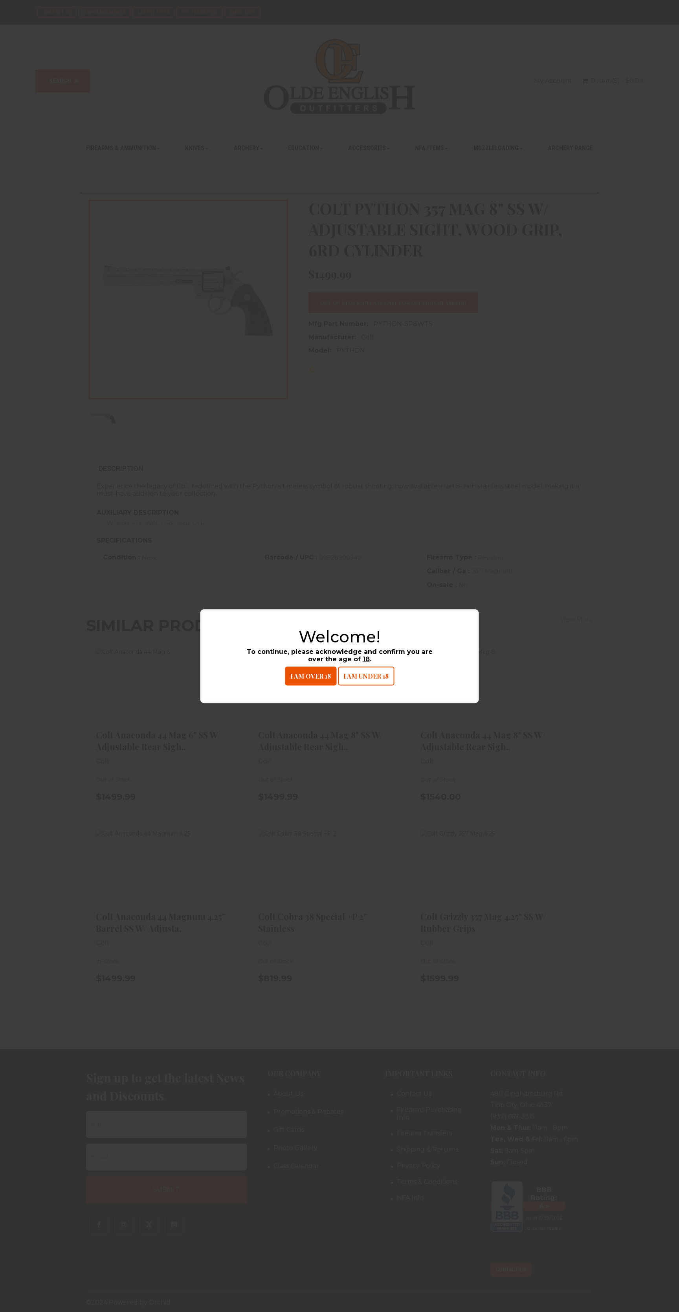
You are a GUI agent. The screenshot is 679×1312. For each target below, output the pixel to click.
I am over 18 (310, 676)
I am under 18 (366, 676)
